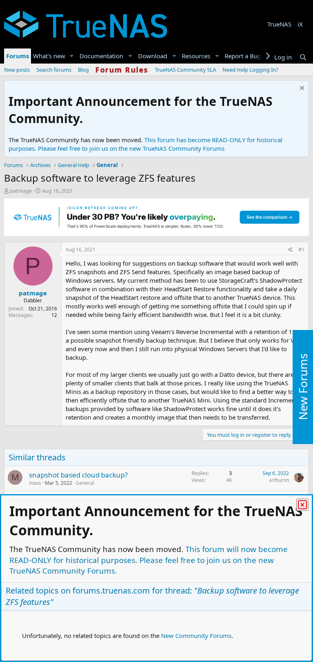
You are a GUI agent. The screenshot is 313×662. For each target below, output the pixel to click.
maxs (35, 482)
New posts (17, 69)
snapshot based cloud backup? (78, 474)
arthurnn (279, 480)
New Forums (303, 387)
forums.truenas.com (111, 590)
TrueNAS (279, 24)
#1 (301, 249)
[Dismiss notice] (301, 89)
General (85, 482)
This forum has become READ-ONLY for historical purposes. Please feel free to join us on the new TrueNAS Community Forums (145, 144)
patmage (21, 190)
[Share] (290, 250)
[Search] (303, 57)
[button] (71, 56)
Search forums (53, 69)
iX (300, 24)
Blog (83, 69)
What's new (49, 56)
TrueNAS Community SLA (185, 69)
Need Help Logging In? (250, 69)
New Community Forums (196, 635)
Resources (196, 56)
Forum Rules (121, 70)
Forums (17, 56)
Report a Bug (243, 56)
